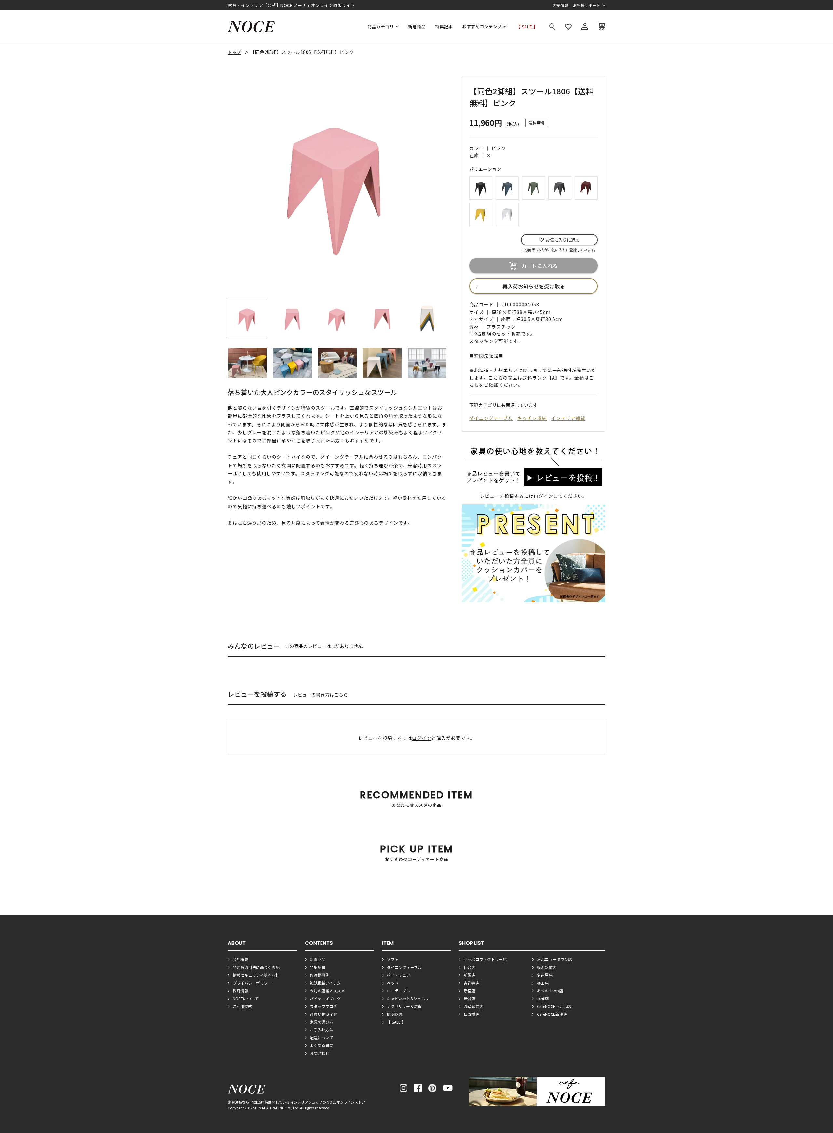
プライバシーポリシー (252, 983)
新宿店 (469, 990)
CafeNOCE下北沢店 (554, 1006)
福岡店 (543, 998)
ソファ (393, 959)
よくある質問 (321, 1045)
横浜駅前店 (546, 967)
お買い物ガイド (323, 1014)
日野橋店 (471, 1014)
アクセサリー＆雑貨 (404, 1006)
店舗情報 (560, 5)
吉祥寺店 (471, 983)
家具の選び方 (321, 1022)
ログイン (543, 496)
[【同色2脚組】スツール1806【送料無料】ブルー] (507, 187)
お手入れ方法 (321, 1029)
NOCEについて (246, 998)
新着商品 (417, 26)
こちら (341, 695)
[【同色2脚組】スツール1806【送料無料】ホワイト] (507, 213)
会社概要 (240, 959)
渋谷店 (469, 998)
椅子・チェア (398, 975)
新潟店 (469, 975)
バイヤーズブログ (325, 998)
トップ (234, 52)
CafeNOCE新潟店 (552, 1014)
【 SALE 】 (527, 26)
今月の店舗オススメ (327, 990)
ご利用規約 (242, 1006)
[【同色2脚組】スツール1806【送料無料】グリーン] (533, 187)
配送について (321, 1037)
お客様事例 (319, 975)
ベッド (393, 983)
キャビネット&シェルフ (408, 998)
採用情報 (240, 990)
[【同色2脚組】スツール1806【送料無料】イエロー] (481, 213)
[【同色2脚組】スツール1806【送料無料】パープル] (586, 187)
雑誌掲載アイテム (325, 983)
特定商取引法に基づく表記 (256, 967)
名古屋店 (545, 975)
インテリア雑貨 (568, 418)
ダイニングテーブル (491, 418)
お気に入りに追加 (563, 240)
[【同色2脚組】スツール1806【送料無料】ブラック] (481, 187)
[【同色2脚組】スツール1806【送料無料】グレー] (560, 187)
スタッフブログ (323, 1006)
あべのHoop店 (550, 990)
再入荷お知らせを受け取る (533, 286)
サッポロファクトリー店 (485, 959)
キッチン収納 (532, 418)
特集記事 (444, 26)
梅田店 (543, 983)
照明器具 (395, 1014)
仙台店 (469, 967)
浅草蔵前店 (473, 1006)
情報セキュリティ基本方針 (256, 975)
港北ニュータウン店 (554, 959)
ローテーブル (398, 990)
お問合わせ (319, 1053)
